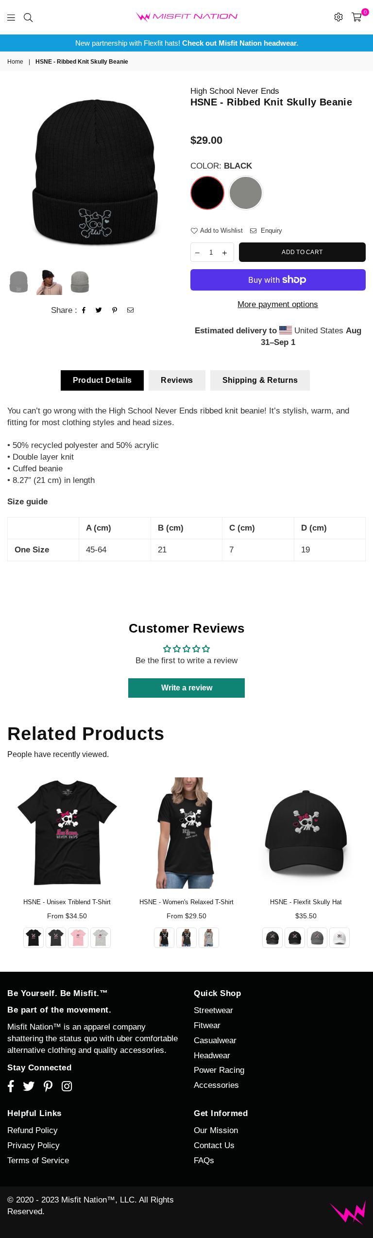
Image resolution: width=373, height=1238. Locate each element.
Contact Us (214, 1145)
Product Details (102, 380)
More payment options (277, 304)
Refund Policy (32, 1130)
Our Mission (216, 1130)
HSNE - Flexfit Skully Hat (306, 902)
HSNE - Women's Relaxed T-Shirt (186, 902)
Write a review (186, 688)
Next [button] (174, 173)
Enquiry (270, 230)
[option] (186, 43)
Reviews (177, 380)
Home (15, 61)
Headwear (212, 1055)
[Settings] (338, 17)
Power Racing (219, 1070)
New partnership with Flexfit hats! (186, 43)
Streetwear (213, 1010)
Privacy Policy (33, 1145)
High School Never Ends (234, 91)
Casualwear (215, 1040)
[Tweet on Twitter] (99, 310)
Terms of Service (38, 1160)
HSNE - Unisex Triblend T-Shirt (67, 902)
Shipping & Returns (260, 380)
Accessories (216, 1085)
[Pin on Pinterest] (115, 310)
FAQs (204, 1160)
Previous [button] (15, 173)
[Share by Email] (130, 310)
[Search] (28, 17)
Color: (221, 166)
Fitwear (207, 1025)
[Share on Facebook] (84, 310)
